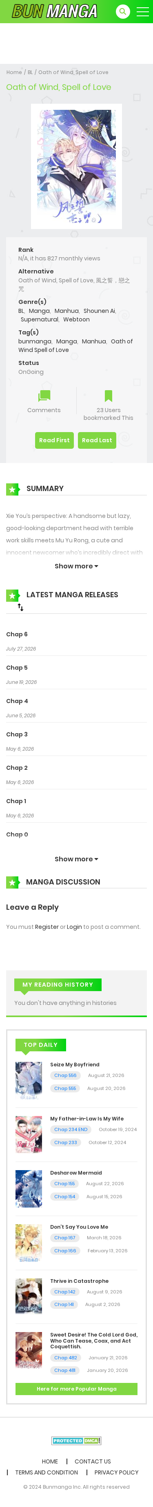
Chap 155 (64, 1183)
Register (47, 927)
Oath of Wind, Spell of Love (73, 72)
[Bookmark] (108, 397)
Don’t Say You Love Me (79, 1226)
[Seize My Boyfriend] (29, 1080)
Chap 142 (64, 1292)
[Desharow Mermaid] (29, 1188)
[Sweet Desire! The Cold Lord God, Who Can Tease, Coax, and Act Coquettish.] (29, 1350)
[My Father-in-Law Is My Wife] (29, 1134)
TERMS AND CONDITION (46, 1472)
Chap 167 (64, 1237)
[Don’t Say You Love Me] (29, 1242)
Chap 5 (17, 668)
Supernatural (39, 319)
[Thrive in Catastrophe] (29, 1296)
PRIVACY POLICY (117, 1472)
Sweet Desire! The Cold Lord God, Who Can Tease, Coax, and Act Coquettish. (93, 1340)
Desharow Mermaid (76, 1172)
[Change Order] (20, 607)
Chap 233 (65, 1142)
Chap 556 (65, 1075)
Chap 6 (17, 634)
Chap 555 (65, 1088)
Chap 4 (17, 701)
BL (30, 72)
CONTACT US (93, 1461)
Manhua (67, 311)
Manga (39, 311)
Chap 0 (17, 834)
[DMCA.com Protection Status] (76, 1440)
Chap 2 (17, 768)
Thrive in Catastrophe (79, 1281)
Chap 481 (64, 1370)
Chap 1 (16, 801)
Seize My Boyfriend (75, 1064)
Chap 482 (65, 1357)
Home (14, 72)
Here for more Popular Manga (77, 1388)
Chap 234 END (70, 1129)
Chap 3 (17, 734)
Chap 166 (65, 1250)
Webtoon (76, 319)
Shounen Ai (99, 311)
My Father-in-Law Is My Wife (87, 1118)
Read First (54, 440)
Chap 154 (64, 1196)
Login (74, 927)
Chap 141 (64, 1304)
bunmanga (34, 341)
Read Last (97, 440)
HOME (50, 1461)
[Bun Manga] (53, 11)
